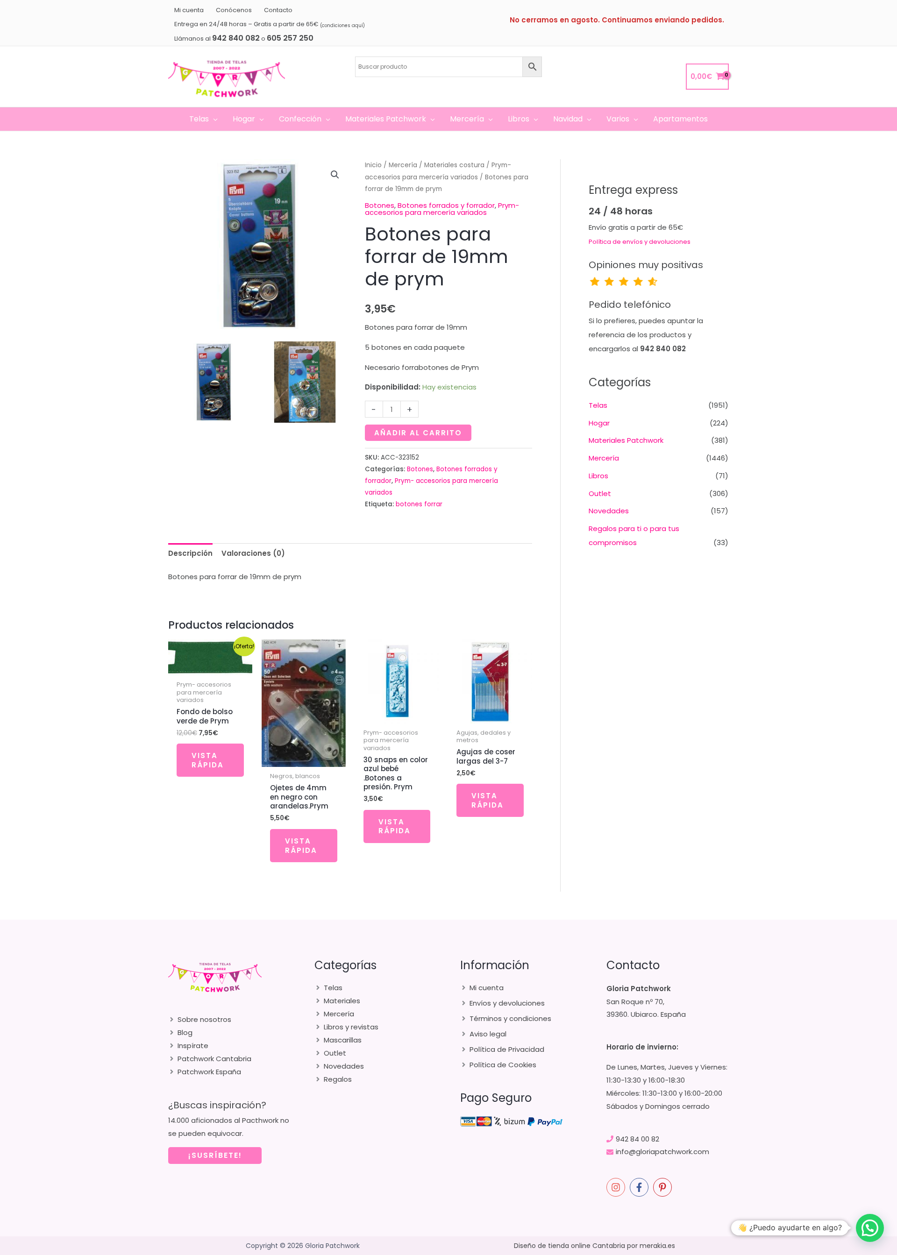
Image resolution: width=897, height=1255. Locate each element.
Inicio (373, 165)
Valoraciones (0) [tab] (253, 553)
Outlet (600, 493)
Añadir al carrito (418, 433)
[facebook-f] (640, 1187)
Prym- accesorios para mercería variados (442, 208)
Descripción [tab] (190, 553)
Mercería (403, 165)
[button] (213, 119)
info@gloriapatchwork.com (662, 1151)
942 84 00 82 (637, 1139)
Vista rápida (208, 760)
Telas (598, 405)
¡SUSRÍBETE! (215, 1155)
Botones (379, 205)
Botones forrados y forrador (446, 205)
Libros (598, 476)
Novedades (609, 511)
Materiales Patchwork (626, 440)
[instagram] (617, 1187)
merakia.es (657, 1245)
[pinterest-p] (664, 1187)
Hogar (599, 423)
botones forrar (419, 504)
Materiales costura (454, 165)
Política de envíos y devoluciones (640, 241)
